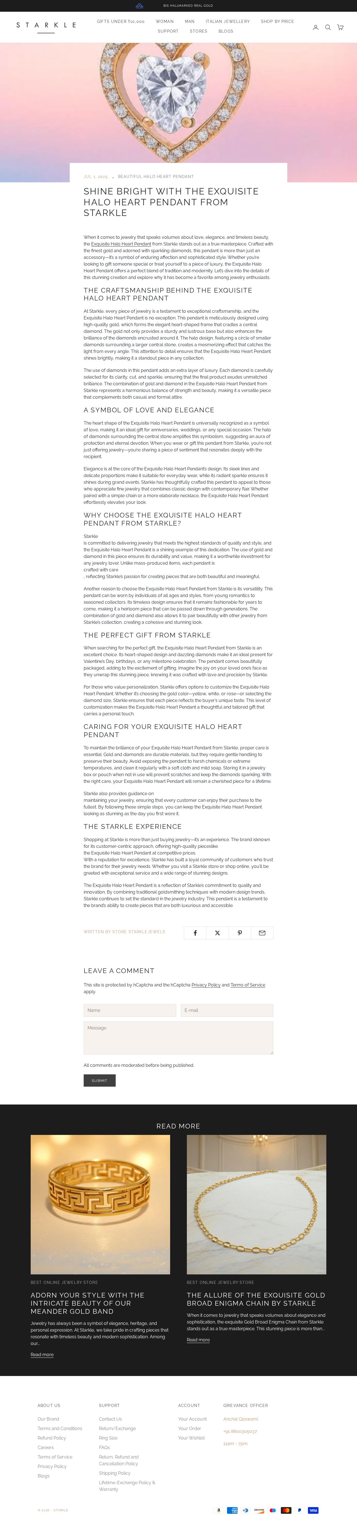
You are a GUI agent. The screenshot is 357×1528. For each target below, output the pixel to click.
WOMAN (165, 21)
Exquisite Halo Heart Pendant (121, 244)
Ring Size (108, 1438)
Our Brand (48, 1419)
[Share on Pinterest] (240, 933)
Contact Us (110, 1419)
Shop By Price (277, 21)
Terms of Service (248, 985)
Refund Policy (52, 1438)
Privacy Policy (206, 985)
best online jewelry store (64, 1282)
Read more (42, 1354)
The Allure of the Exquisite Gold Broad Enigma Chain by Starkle (256, 1299)
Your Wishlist (191, 1438)
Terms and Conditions (60, 1428)
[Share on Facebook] (195, 933)
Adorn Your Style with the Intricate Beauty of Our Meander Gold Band (88, 1303)
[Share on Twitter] (217, 933)
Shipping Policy (115, 1473)
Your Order (189, 1428)
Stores (199, 31)
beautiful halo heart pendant (156, 176)
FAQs (104, 1447)
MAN (190, 21)
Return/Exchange (117, 1428)
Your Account (192, 1419)
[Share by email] (262, 933)
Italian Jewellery (228, 21)
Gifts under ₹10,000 (121, 21)
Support (168, 31)
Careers (46, 1447)
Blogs (226, 31)
